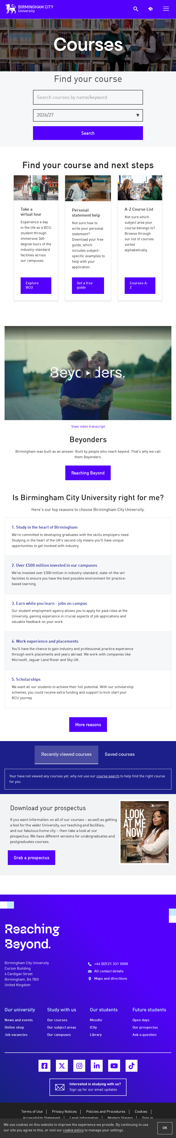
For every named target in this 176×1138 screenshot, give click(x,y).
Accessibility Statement (41, 1118)
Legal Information (84, 1118)
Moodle (96, 1020)
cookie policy (73, 1130)
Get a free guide (85, 286)
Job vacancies (16, 1035)
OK (164, 1128)
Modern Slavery (120, 1118)
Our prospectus (145, 1027)
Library (96, 1035)
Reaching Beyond (88, 473)
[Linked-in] (97, 1066)
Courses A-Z (139, 286)
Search (88, 133)
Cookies (141, 1112)
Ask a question (144, 1035)
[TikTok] (132, 1066)
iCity (93, 1027)
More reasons (88, 725)
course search (107, 776)
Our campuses (59, 1035)
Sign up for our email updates (95, 1087)
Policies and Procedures (105, 1112)
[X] (62, 1066)
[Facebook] (44, 1066)
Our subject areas (61, 1027)
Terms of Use (32, 1112)
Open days (140, 1020)
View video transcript (88, 427)
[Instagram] (79, 1066)
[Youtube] (114, 1066)
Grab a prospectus (31, 858)
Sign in (147, 1118)
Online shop (14, 1027)
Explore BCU (32, 286)
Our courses (57, 1020)
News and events (19, 1020)
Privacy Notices (64, 1112)
